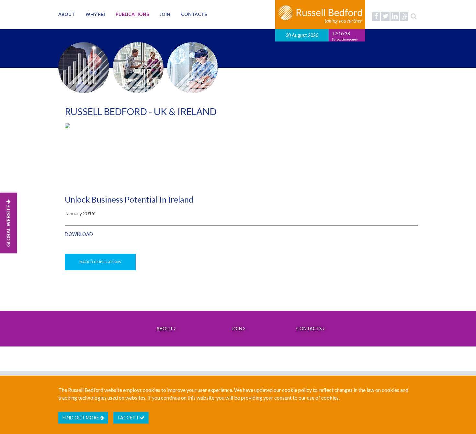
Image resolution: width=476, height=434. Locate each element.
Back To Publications (100, 262)
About (66, 14)
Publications (132, 14)
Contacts (194, 14)
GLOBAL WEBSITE (8, 225)
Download (79, 234)
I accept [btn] (129, 417)
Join (165, 14)
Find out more (81, 417)
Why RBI (95, 14)
